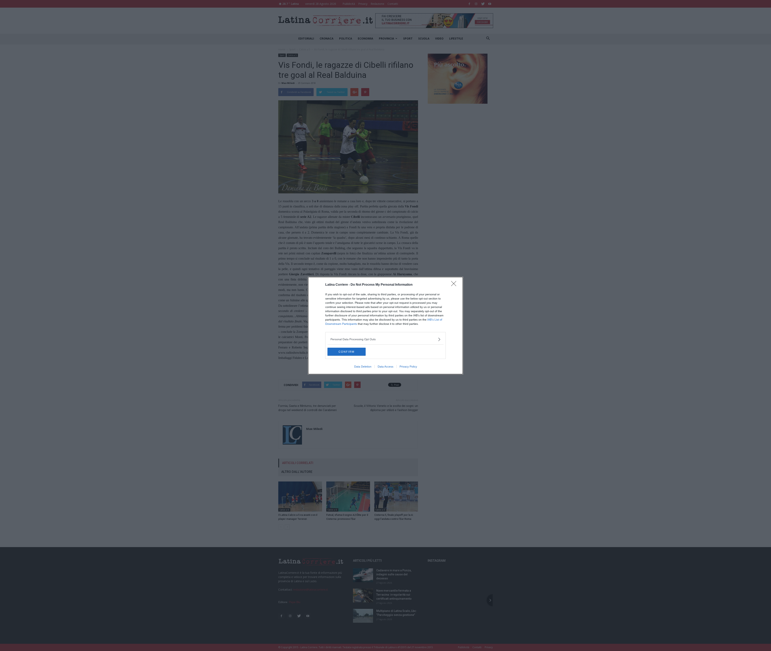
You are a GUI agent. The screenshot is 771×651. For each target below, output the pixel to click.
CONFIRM (347, 351)
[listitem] (385, 339)
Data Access (385, 366)
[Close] (455, 285)
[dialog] (385, 325)
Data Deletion (362, 366)
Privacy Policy (408, 366)
